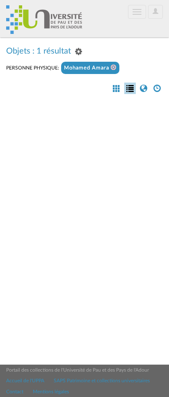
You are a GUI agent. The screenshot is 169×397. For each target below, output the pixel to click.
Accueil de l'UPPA (25, 380)
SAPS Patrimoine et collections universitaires (102, 380)
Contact (14, 391)
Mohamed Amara (87, 68)
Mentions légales (51, 391)
